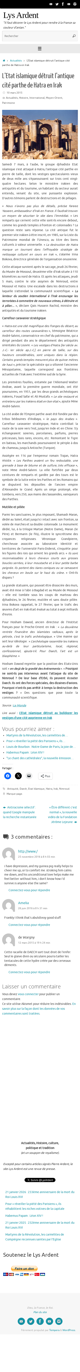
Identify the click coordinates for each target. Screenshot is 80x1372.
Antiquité (12, 788)
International (37, 97)
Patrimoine (8, 103)
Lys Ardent (20, 15)
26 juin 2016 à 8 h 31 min (32, 908)
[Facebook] (63, 4)
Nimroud (64, 788)
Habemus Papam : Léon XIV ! (24, 1216)
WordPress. (69, 1330)
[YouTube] (51, 4)
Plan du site (40, 1312)
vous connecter (28, 994)
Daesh (23, 788)
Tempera (54, 1330)
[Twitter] (57, 4)
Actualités (16, 60)
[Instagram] (75, 4)
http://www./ (28, 851)
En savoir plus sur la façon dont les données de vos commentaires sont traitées (39, 1008)
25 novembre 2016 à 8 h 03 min (36, 856)
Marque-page (14, 794)
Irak (56, 788)
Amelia (23, 903)
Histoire (23, 97)
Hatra (49, 788)
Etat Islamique (36, 788)
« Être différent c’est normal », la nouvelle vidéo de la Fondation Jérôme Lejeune (62, 815)
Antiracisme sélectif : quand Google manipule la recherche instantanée (19, 812)
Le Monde (19, 705)
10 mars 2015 (14, 92)
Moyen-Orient (54, 97)
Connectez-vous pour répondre (29, 890)
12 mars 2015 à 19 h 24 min (34, 942)
